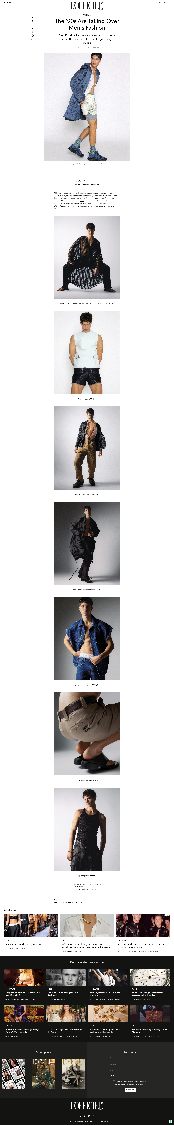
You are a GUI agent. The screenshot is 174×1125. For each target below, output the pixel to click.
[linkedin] (32, 28)
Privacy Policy (141, 1085)
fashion (57, 903)
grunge (95, 196)
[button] (84, 1074)
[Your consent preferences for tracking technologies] (170, 1121)
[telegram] (32, 39)
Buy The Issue (157, 3)
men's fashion (69, 193)
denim (56, 196)
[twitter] (32, 32)
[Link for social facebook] (85, 1117)
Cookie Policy (103, 1121)
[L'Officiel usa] (87, 5)
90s (69, 903)
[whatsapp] (32, 36)
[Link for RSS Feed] (94, 1117)
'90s (99, 193)
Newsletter (79, 1121)
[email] (32, 17)
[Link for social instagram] (89, 1117)
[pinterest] (32, 25)
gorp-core (72, 198)
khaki (82, 201)
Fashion (87, 15)
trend (82, 903)
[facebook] (32, 21)
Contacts (69, 1121)
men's (64, 903)
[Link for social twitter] (80, 1117)
